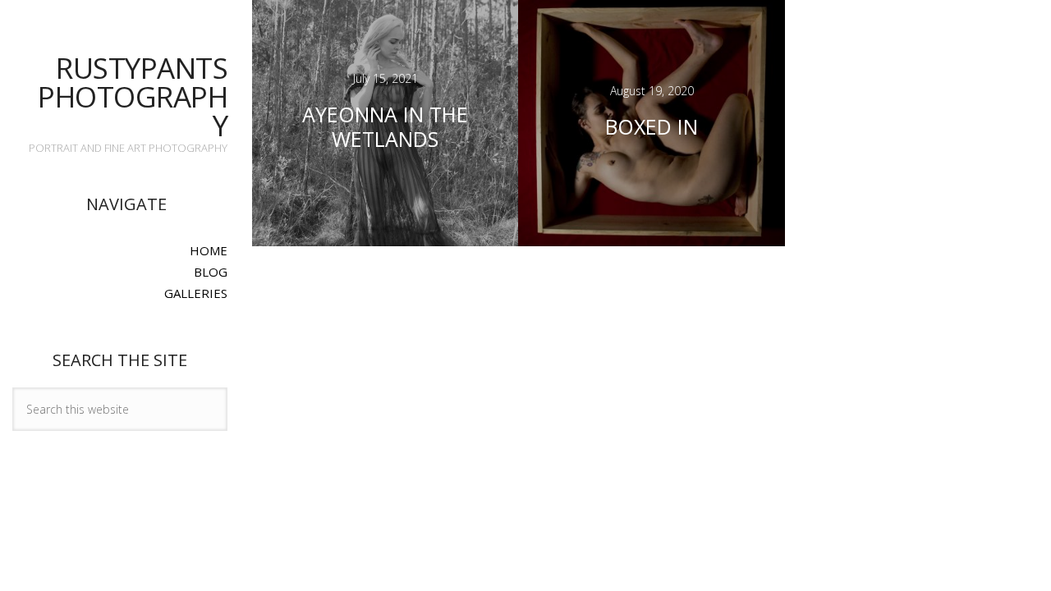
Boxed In (651, 126)
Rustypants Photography (132, 96)
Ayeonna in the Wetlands (385, 126)
